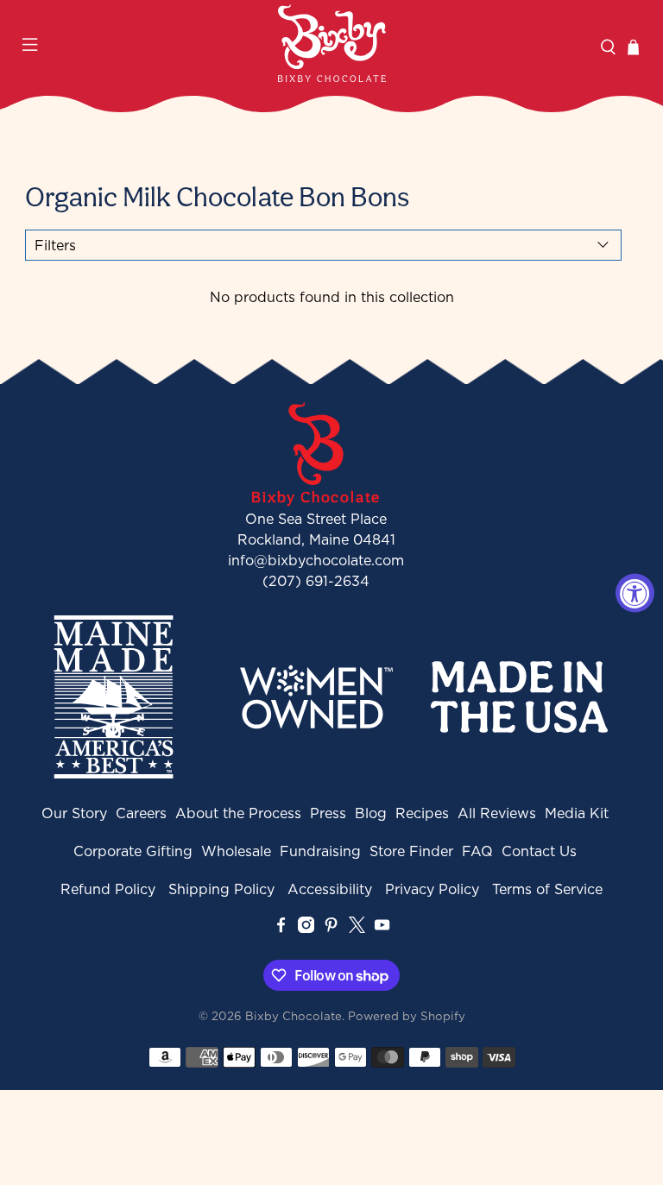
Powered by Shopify (406, 1016)
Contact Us (539, 850)
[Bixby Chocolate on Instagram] (306, 927)
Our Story (74, 813)
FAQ (477, 850)
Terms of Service (547, 888)
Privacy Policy (432, 888)
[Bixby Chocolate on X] (357, 927)
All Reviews (497, 813)
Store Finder (411, 850)
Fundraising (320, 850)
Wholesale (236, 850)
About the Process (238, 813)
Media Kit (577, 813)
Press (328, 813)
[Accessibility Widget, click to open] (635, 592)
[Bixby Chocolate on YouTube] (382, 927)
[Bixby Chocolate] (331, 43)
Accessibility (329, 888)
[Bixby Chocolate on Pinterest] (331, 927)
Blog (371, 813)
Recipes (422, 813)
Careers (141, 813)
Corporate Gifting (133, 850)
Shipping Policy (221, 888)
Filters (55, 245)
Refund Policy (107, 888)
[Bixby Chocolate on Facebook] (281, 927)
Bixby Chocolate (293, 1016)
